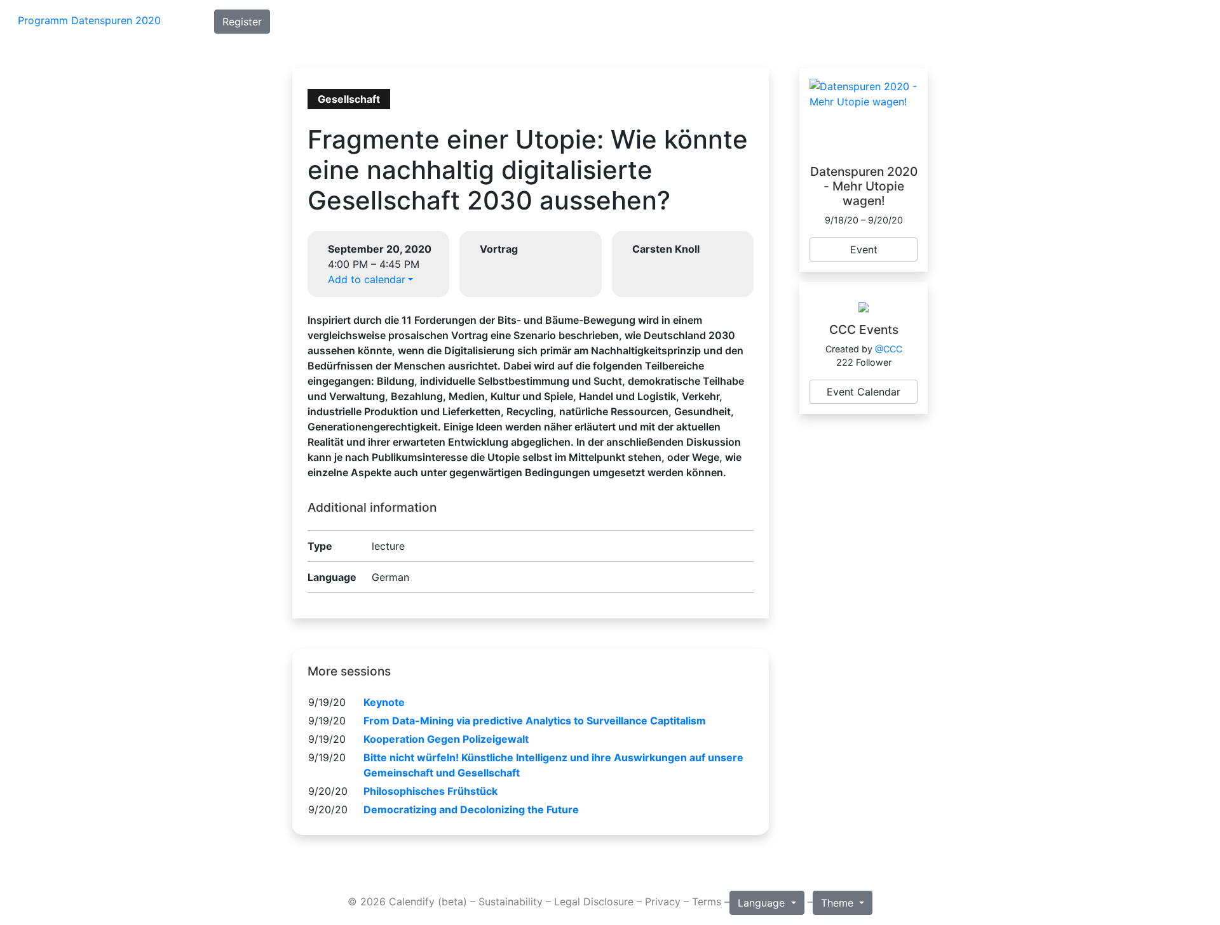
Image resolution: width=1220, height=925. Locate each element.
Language (763, 902)
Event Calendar (863, 391)
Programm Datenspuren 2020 (89, 20)
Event (864, 249)
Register (242, 21)
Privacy (663, 901)
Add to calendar (366, 279)
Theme (839, 902)
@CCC (888, 348)
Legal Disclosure (594, 901)
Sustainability (510, 901)
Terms (706, 901)
